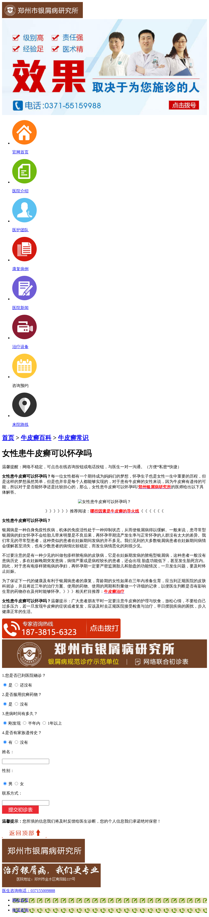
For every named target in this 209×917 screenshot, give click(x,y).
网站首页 (20, 900)
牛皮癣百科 (36, 437)
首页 (8, 437)
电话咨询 (20, 910)
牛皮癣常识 (73, 437)
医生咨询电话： (28, 891)
